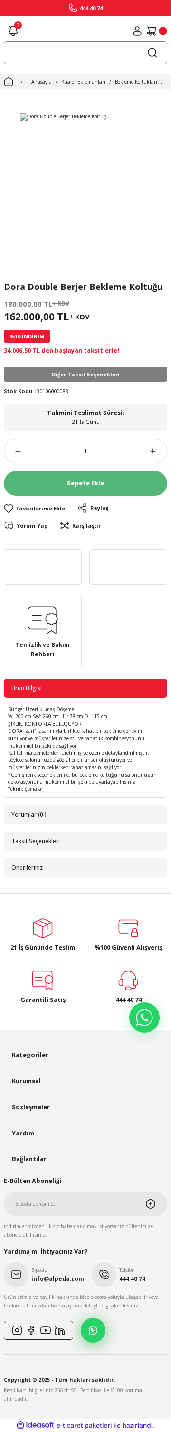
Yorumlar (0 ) (29, 814)
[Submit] (156, 1204)
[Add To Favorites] (34, 508)
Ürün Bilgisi (26, 688)
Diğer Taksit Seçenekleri (86, 374)
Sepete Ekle (85, 483)
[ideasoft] (36, 1425)
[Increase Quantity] (158, 451)
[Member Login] (137, 31)
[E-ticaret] (84, 1425)
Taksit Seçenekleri (35, 841)
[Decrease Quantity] (12, 451)
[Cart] (156, 31)
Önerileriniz (27, 867)
